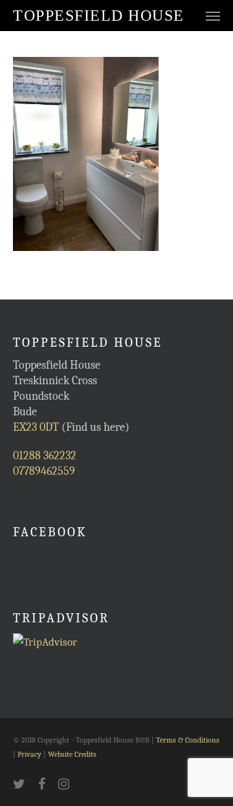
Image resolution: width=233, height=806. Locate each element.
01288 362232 (44, 456)
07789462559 (44, 471)
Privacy (29, 754)
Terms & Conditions (187, 740)
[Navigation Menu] (213, 15)
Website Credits (72, 754)
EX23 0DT (36, 427)
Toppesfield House (98, 15)
